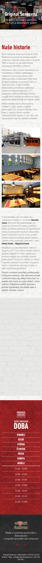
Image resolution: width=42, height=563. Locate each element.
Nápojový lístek (22, 243)
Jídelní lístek (7, 243)
